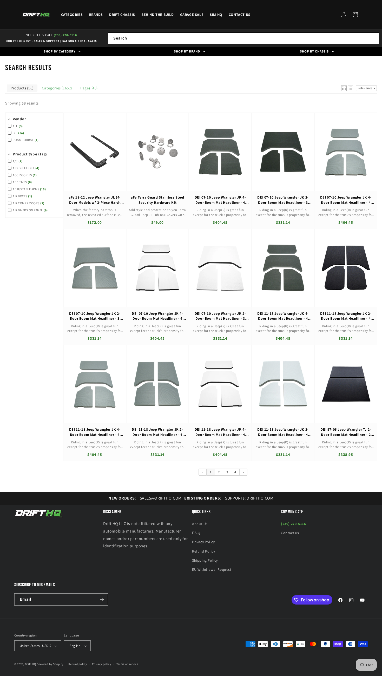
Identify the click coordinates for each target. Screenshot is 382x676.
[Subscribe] (102, 599)
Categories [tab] (56, 88)
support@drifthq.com (229, 498)
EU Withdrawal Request (212, 569)
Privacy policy (101, 664)
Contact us (290, 532)
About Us (200, 523)
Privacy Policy (203, 542)
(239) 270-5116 (65, 35)
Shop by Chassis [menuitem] (314, 51)
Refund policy (77, 664)
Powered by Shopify (50, 664)
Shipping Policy (205, 560)
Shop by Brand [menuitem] (187, 51)
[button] (355, 14)
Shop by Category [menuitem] (59, 51)
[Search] (373, 38)
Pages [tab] (88, 88)
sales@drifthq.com (144, 498)
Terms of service (127, 664)
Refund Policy (203, 551)
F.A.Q (196, 532)
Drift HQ (30, 664)
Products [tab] (21, 88)
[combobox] (243, 38)
